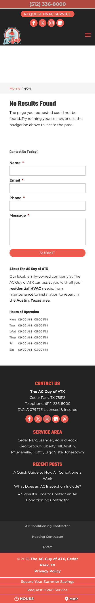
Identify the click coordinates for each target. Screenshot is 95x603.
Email (16, 180)
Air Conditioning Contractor (47, 526)
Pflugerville (21, 452)
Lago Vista (54, 452)
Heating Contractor (47, 537)
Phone (17, 198)
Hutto (37, 452)
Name (17, 163)
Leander (45, 440)
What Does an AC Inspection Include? (47, 486)
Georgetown (30, 446)
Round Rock (66, 440)
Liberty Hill (52, 446)
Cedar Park (27, 440)
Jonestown (74, 452)
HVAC (47, 547)
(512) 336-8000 (47, 4)
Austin (69, 446)
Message (19, 215)
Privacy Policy (47, 571)
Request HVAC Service (47, 14)
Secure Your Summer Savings (47, 581)
